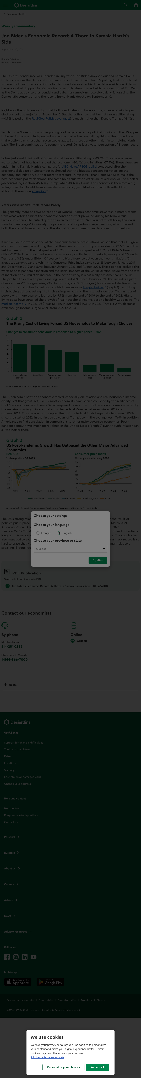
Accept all (97, 1067)
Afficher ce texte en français (47, 1057)
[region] (70, 1052)
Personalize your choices (63, 1067)
